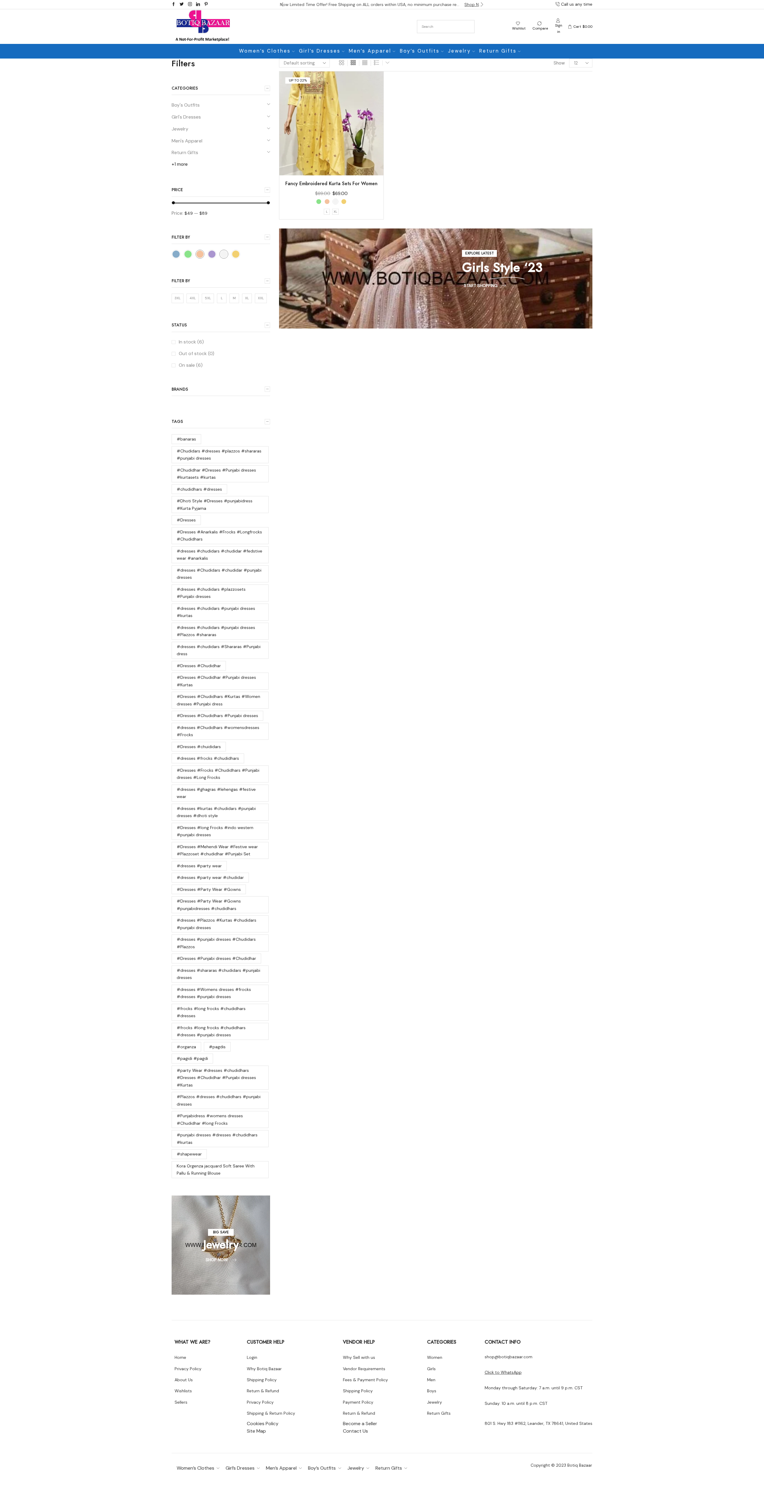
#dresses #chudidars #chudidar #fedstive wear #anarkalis (219, 554)
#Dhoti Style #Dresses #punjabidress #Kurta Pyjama (214, 504)
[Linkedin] (198, 4)
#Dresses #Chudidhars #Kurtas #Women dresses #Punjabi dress (218, 700)
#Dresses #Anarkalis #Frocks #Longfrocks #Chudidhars (219, 535)
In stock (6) (191, 342)
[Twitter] (182, 4)
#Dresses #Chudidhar (199, 665)
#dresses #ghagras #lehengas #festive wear (216, 793)
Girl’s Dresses (320, 51)
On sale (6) (191, 365)
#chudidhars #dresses (199, 489)
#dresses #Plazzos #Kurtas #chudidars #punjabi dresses (216, 923)
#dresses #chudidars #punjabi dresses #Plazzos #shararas (216, 631)
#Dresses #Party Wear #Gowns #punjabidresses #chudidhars (209, 904)
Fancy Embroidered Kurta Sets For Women (331, 183)
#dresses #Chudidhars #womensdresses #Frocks (218, 731)
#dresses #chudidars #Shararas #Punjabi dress (219, 650)
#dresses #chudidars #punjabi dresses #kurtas (216, 612)
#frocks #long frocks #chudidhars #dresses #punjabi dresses (211, 1031)
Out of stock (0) (196, 353)
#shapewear (189, 1154)
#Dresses (186, 520)
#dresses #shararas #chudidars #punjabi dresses (218, 974)
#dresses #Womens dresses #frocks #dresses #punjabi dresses (214, 993)
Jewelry (459, 51)
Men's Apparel (187, 141)
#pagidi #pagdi (192, 1058)
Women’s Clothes (265, 51)
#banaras (186, 439)
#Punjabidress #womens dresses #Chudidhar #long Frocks (210, 1119)
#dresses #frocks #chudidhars (208, 758)
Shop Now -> (474, 4)
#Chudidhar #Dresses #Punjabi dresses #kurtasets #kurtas (216, 473)
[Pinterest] (206, 4)
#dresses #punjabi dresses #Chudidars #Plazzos (216, 943)
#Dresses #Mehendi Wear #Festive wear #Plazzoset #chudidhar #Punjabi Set (217, 850)
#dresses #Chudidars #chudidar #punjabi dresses (219, 573)
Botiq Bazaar (579, 1465)
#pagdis (217, 1046)
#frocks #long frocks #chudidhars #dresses (211, 1012)
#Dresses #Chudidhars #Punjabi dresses (217, 715)
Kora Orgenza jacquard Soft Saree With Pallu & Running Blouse (216, 1169)
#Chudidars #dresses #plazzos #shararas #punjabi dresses (219, 454)
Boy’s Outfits (420, 51)
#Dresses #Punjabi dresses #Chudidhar (216, 958)
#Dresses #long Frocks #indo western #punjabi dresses (215, 831)
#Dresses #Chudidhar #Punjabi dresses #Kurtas (216, 681)
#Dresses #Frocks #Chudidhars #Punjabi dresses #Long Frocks (218, 774)
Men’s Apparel (370, 51)
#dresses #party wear (199, 865)
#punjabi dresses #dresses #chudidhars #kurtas (217, 1138)
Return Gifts (498, 51)
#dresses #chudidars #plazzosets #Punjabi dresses (211, 593)
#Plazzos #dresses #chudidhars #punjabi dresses (219, 1100)
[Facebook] (173, 4)
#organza (186, 1046)
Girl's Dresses (186, 117)
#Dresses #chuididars (199, 746)
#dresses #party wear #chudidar (210, 877)
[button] (282, 4)
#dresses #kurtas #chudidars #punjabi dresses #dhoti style (216, 812)
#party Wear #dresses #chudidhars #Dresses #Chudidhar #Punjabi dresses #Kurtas (216, 1078)
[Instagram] (190, 4)
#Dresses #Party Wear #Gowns (209, 889)
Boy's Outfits (186, 105)
